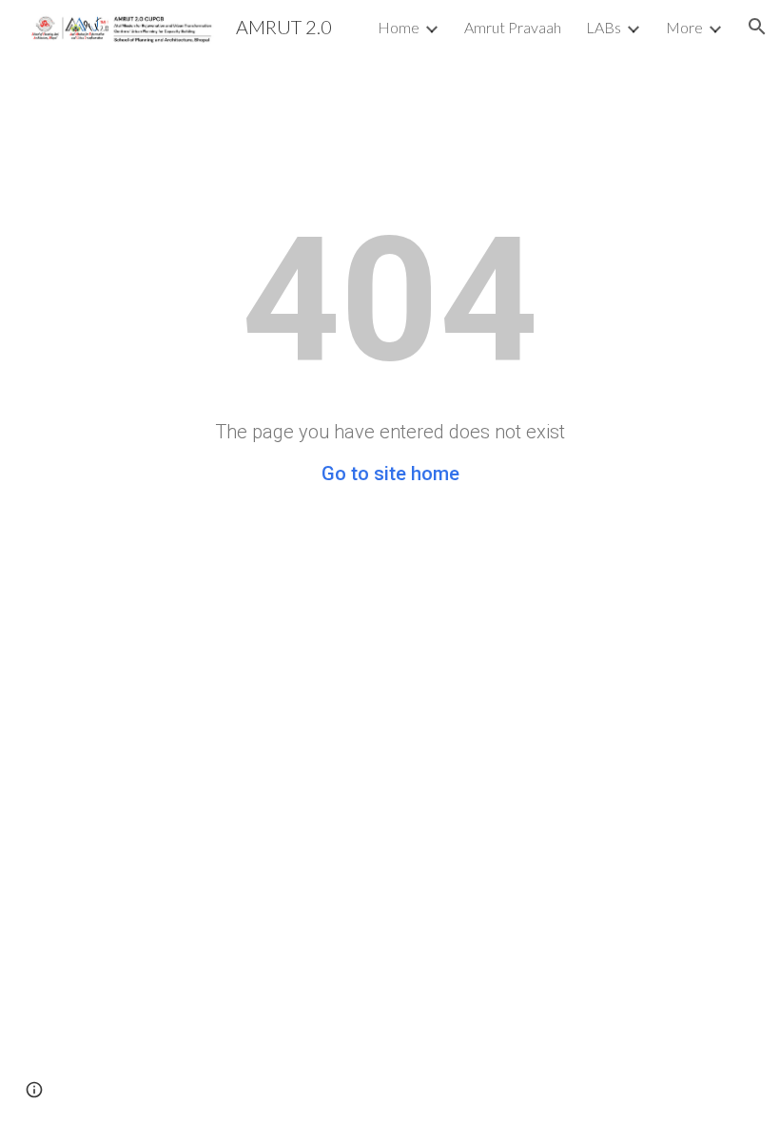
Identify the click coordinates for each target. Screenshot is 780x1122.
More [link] (684, 27)
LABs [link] (603, 27)
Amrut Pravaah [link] (512, 27)
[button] (757, 26)
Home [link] (398, 27)
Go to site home (390, 473)
